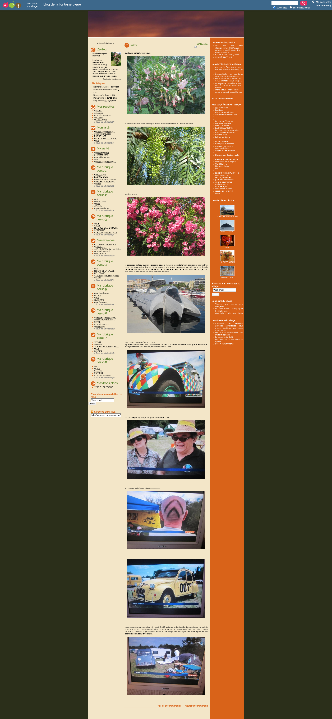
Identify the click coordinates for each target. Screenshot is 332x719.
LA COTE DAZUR (227, 262)
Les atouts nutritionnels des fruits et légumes (229, 333)
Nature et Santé (222, 166)
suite (222, 52)
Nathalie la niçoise (223, 123)
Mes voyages (105, 240)
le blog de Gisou (222, 137)
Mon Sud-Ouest (222, 126)
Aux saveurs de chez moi (226, 114)
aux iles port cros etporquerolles (229, 47)
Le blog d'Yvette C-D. (224, 177)
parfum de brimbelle (224, 180)
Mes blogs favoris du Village (226, 104)
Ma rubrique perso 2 (105, 193)
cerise (217, 193)
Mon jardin (104, 127)
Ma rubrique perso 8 (105, 360)
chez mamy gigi (222, 175)
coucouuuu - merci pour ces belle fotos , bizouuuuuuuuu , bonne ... (228, 85)
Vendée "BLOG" (221, 135)
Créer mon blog (322, 5)
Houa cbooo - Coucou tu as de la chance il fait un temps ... (228, 79)
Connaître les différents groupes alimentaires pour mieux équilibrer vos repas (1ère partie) (229, 326)
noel (227, 247)
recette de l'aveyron (224, 191)
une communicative (224, 146)
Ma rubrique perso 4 (105, 262)
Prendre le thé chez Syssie (226, 159)
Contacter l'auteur (111, 79)
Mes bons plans (107, 383)
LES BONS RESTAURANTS (227, 173)
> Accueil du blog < (105, 43)
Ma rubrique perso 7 (105, 336)
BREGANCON (227, 232)
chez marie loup (222, 148)
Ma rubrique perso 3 (105, 217)
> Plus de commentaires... (223, 98)
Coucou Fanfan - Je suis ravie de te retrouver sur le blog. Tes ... (229, 69)
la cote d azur (227, 277)
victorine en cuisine (223, 189)
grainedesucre (221, 184)
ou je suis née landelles (225, 150)
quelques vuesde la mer (227, 216)
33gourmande (221, 108)
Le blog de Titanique (224, 121)
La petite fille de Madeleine (227, 130)
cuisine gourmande (223, 182)
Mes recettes (105, 106)
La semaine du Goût (224, 337)
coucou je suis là (227, 50)
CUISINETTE (221, 164)
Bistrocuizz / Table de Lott (227, 155)
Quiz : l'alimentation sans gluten (229, 313)
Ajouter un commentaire (196, 706)
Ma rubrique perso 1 (105, 168)
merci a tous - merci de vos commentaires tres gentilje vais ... (228, 92)
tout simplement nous (225, 132)
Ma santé (103, 148)
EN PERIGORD (226, 55)
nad (217, 168)
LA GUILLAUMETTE (224, 128)
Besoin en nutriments (224, 344)
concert (223, 57)
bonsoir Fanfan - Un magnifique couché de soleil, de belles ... (229, 75)
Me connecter (323, 2)
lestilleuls (219, 110)
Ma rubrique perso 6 (105, 311)
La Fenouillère (221, 141)
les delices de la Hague (225, 162)
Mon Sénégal (221, 186)
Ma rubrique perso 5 (105, 287)
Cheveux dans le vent (224, 112)
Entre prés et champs (224, 144)
